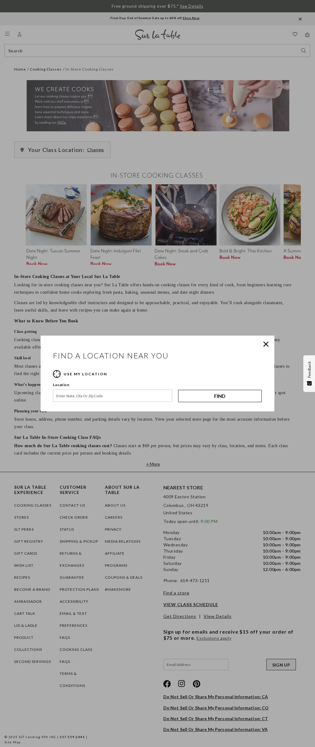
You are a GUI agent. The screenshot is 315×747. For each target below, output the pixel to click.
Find (219, 396)
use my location (85, 374)
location (61, 384)
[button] (267, 344)
